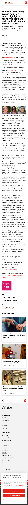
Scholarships (5, 425)
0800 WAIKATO (7, 469)
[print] (3, 400)
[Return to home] (9, 3)
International (5, 435)
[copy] (13, 308)
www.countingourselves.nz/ (9, 269)
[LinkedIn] (10, 308)
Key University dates (7, 438)
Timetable (4, 418)
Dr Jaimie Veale (13, 70)
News (4, 297)
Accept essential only (14, 495)
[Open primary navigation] (2, 2)
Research (4, 443)
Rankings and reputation (8, 457)
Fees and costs (6, 423)
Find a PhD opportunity (8, 440)
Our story (4, 452)
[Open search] (26, 2)
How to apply (5, 420)
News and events (6, 455)
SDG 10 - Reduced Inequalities (10, 300)
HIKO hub (4, 428)
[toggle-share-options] (6, 400)
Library (3, 463)
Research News (11, 297)
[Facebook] (3, 308)
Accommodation (6, 445)
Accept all (14, 491)
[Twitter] (6, 308)
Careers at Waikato (7, 460)
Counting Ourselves (9, 57)
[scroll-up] (25, 400)
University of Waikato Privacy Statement (13, 485)
